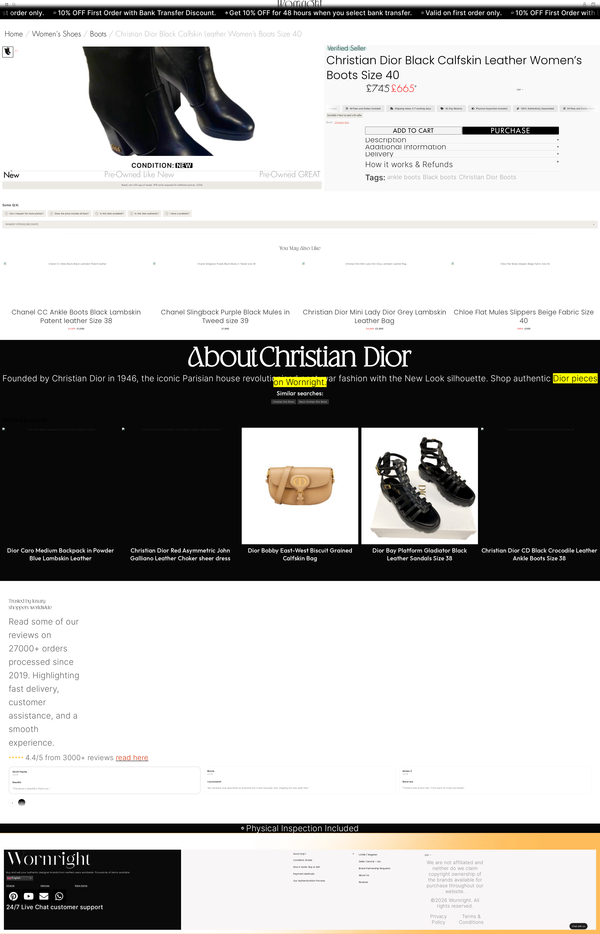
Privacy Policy (438, 919)
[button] (7, 52)
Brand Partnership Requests (374, 868)
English (15, 878)
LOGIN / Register (368, 854)
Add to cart (413, 130)
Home (14, 34)
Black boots (439, 177)
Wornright (300, 4)
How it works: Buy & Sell (306, 867)
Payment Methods (303, 873)
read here (132, 757)
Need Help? (299, 853)
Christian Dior (342, 122)
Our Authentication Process (309, 880)
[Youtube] (29, 896)
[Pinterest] (13, 896)
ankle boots (403, 177)
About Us (364, 875)
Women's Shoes (56, 34)
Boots (98, 34)
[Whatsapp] (59, 896)
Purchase (510, 130)
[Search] (14, 4)
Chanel (10, 885)
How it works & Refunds (409, 164)
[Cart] (593, 4)
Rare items (81, 885)
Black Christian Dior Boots (313, 401)
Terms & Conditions (471, 919)
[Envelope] (44, 896)
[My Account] (584, 4)
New (184, 165)
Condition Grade (302, 860)
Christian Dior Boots (487, 177)
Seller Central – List (370, 861)
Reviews (363, 882)
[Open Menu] (7, 4)
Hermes (45, 885)
